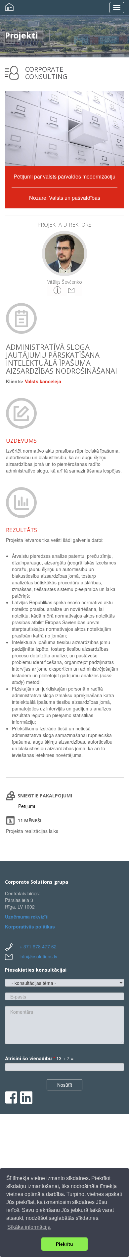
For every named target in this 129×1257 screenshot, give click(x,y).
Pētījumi (26, 806)
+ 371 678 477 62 (38, 946)
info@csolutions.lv (38, 956)
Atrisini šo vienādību (30, 1058)
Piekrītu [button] (64, 1244)
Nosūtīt (64, 1084)
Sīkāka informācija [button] (29, 1227)
